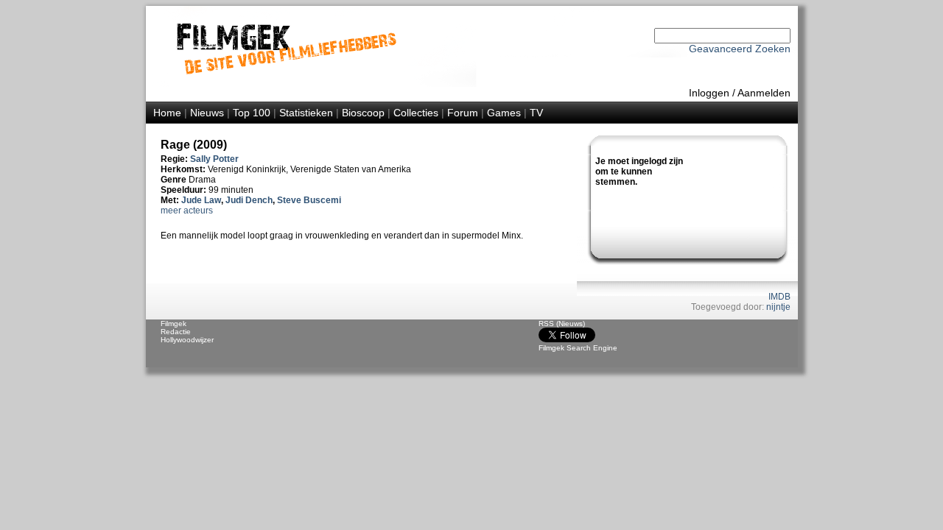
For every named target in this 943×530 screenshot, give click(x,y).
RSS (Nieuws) (562, 323)
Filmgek (173, 323)
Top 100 (251, 113)
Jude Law (201, 200)
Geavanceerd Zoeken (739, 48)
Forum (462, 113)
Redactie (176, 332)
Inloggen (709, 93)
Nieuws (207, 113)
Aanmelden (763, 93)
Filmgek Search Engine (578, 348)
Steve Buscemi (309, 200)
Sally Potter (214, 159)
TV (536, 113)
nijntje (778, 307)
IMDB (779, 297)
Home (167, 113)
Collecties (415, 113)
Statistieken (306, 113)
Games (504, 113)
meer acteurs (187, 210)
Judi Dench (249, 200)
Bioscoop (363, 113)
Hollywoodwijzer (187, 340)
